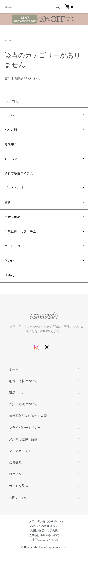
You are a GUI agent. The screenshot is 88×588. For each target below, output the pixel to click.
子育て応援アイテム (19, 173)
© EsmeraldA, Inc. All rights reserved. (44, 547)
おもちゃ (11, 158)
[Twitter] (46, 347)
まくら (9, 114)
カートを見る (18, 485)
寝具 (8, 202)
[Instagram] (36, 347)
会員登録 (15, 462)
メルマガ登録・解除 (23, 439)
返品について (18, 392)
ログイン (15, 474)
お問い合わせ (18, 497)
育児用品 (11, 144)
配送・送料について (23, 381)
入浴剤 (9, 275)
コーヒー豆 (12, 246)
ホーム (8, 40)
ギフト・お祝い (16, 187)
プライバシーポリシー (25, 427)
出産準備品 (12, 216)
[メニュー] (81, 6)
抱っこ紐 (11, 129)
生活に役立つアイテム (20, 231)
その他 (9, 260)
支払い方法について (23, 404)
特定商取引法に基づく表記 (28, 415)
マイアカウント (20, 450)
